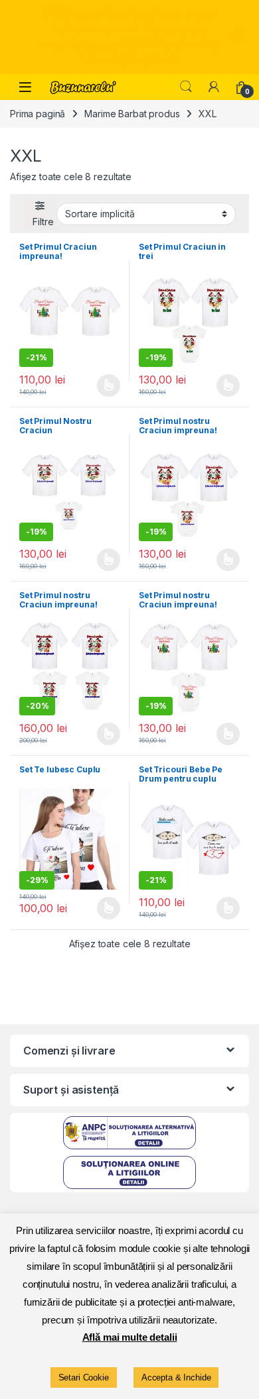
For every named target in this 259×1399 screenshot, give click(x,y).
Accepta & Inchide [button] (176, 1377)
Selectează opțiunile (95, 385)
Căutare (186, 86)
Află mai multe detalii (129, 1337)
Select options (104, 908)
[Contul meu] (214, 87)
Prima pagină (37, 113)
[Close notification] (238, 37)
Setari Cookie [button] (83, 1377)
